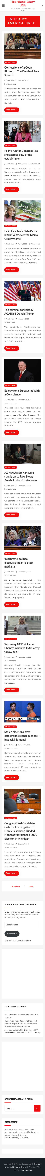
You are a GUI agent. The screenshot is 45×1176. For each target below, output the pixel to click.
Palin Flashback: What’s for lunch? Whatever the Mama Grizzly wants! (21, 235)
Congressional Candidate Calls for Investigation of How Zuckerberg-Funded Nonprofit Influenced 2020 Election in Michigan (20, 831)
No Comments (11, 748)
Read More (10, 110)
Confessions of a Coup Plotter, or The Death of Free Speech (21, 71)
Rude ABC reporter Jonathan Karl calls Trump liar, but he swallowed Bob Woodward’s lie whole (20, 1024)
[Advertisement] (22, 973)
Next (31, 886)
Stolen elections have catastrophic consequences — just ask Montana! (22, 736)
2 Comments (11, 489)
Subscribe (12, 934)
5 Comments (11, 84)
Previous (16, 886)
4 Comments (11, 403)
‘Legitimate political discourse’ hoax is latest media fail (18, 563)
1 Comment (35, 164)
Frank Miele (10, 80)
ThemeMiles (26, 1170)
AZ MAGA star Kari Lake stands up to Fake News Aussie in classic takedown (20, 476)
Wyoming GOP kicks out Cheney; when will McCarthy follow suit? (22, 648)
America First (10, 62)
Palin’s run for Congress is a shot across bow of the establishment (21, 155)
